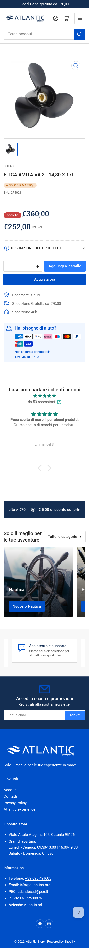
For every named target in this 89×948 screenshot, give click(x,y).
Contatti (10, 796)
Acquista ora (44, 279)
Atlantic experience (19, 809)
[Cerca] (79, 34)
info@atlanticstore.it (37, 885)
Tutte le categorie (62, 536)
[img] (44, 396)
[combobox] (44, 34)
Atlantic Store (35, 941)
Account (11, 790)
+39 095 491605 (38, 878)
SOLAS (9, 166)
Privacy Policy (15, 803)
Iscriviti (74, 715)
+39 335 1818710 (27, 357)
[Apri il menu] (79, 18)
